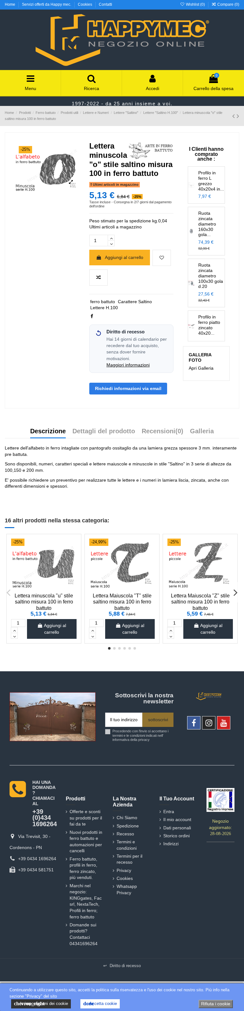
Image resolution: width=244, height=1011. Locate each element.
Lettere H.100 (104, 307)
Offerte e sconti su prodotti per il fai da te (86, 817)
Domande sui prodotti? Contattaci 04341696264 (84, 934)
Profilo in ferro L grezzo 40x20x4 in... (211, 180)
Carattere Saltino (135, 301)
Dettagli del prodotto (103, 431)
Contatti (105, 4)
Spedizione (128, 825)
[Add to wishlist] (161, 258)
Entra (168, 811)
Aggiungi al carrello (124, 257)
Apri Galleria (201, 368)
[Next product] (238, 116)
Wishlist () (195, 4)
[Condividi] (92, 316)
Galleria (202, 431)
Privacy (124, 870)
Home (10, 4)
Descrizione (48, 431)
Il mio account (177, 819)
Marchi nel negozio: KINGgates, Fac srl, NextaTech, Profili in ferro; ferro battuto (86, 901)
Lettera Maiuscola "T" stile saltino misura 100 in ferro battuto (122, 601)
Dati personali (177, 827)
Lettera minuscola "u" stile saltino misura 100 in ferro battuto (44, 601)
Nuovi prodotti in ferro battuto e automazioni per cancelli (86, 842)
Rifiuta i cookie (215, 1003)
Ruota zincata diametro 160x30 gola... (207, 224)
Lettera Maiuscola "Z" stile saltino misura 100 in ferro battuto (200, 601)
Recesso (125, 833)
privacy (144, 740)
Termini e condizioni (127, 845)
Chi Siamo (127, 817)
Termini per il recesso (129, 859)
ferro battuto (102, 301)
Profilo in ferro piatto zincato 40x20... (209, 324)
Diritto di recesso (122, 965)
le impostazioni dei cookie (41, 1003)
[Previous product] (234, 116)
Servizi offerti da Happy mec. (47, 4)
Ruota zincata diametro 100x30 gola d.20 (210, 275)
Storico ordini (176, 835)
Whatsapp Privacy (127, 889)
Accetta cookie (100, 1003)
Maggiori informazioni (128, 365)
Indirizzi (171, 843)
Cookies (85, 4)
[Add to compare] (98, 277)
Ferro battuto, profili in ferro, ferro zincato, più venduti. (83, 868)
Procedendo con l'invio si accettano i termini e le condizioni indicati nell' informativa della (140, 735)
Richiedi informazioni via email (128, 388)
